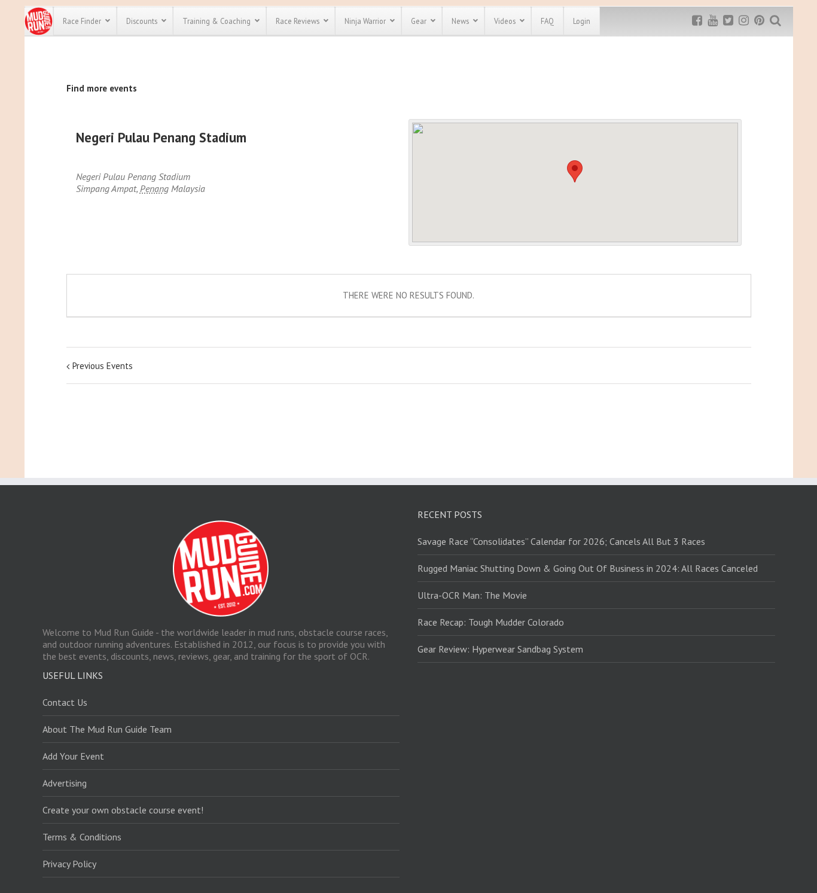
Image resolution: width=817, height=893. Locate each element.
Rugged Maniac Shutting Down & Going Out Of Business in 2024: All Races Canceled (587, 568)
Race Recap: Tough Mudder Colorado (490, 622)
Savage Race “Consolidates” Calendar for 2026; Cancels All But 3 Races (561, 541)
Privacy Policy (69, 864)
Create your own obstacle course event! (122, 810)
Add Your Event (73, 756)
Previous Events (102, 365)
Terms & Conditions (81, 837)
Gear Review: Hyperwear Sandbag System (500, 649)
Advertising (64, 783)
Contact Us (64, 702)
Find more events (101, 88)
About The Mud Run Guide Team (107, 729)
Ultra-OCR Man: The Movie (472, 595)
